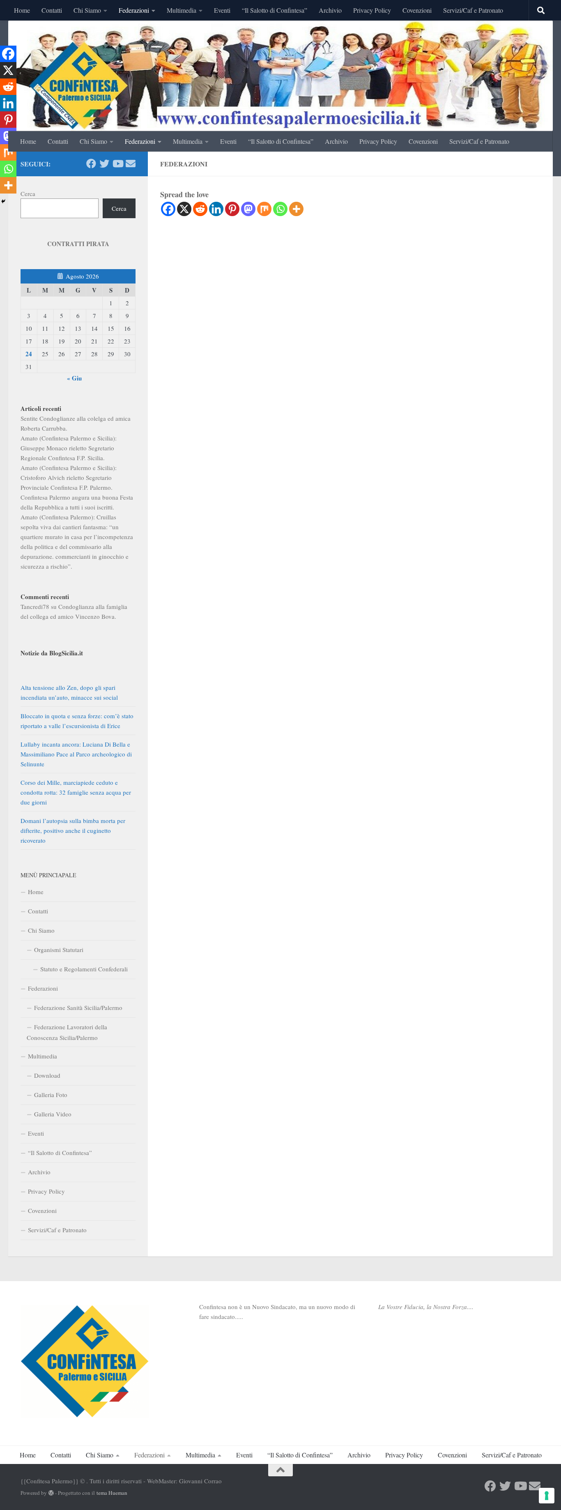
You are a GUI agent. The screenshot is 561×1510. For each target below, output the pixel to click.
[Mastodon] (248, 209)
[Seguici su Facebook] (91, 163)
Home (22, 10)
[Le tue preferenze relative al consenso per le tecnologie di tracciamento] (546, 1495)
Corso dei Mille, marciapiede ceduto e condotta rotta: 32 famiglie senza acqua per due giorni (76, 792)
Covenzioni (417, 10)
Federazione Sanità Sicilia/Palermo (78, 1007)
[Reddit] (200, 209)
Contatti (51, 10)
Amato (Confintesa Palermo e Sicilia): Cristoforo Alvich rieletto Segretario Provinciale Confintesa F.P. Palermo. (69, 477)
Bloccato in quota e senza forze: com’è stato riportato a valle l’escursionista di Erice (77, 721)
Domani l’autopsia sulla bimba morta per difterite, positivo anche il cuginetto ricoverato (73, 830)
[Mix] (264, 209)
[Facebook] (168, 209)
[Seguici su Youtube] (117, 163)
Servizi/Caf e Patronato (473, 10)
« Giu (74, 378)
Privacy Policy (372, 10)
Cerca (28, 193)
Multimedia (181, 10)
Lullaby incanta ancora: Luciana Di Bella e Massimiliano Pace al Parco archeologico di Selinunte (76, 754)
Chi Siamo (87, 10)
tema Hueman (112, 1492)
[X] (184, 209)
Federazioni (134, 10)
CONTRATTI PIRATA (78, 243)
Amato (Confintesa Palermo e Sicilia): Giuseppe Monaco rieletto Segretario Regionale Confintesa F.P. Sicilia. (69, 448)
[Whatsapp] (280, 209)
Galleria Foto (50, 1094)
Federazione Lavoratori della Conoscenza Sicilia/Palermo (67, 1032)
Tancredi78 (35, 606)
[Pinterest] (232, 209)
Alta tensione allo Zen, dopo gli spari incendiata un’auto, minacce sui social (69, 692)
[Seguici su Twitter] (104, 163)
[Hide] (3, 201)
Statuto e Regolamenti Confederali (84, 969)
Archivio (330, 10)
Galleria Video (52, 1114)
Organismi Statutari (58, 949)
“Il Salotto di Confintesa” (274, 10)
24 (28, 353)
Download (47, 1075)
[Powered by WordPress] (51, 1493)
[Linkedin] (216, 209)
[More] (296, 209)
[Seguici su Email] (131, 163)
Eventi (222, 10)
